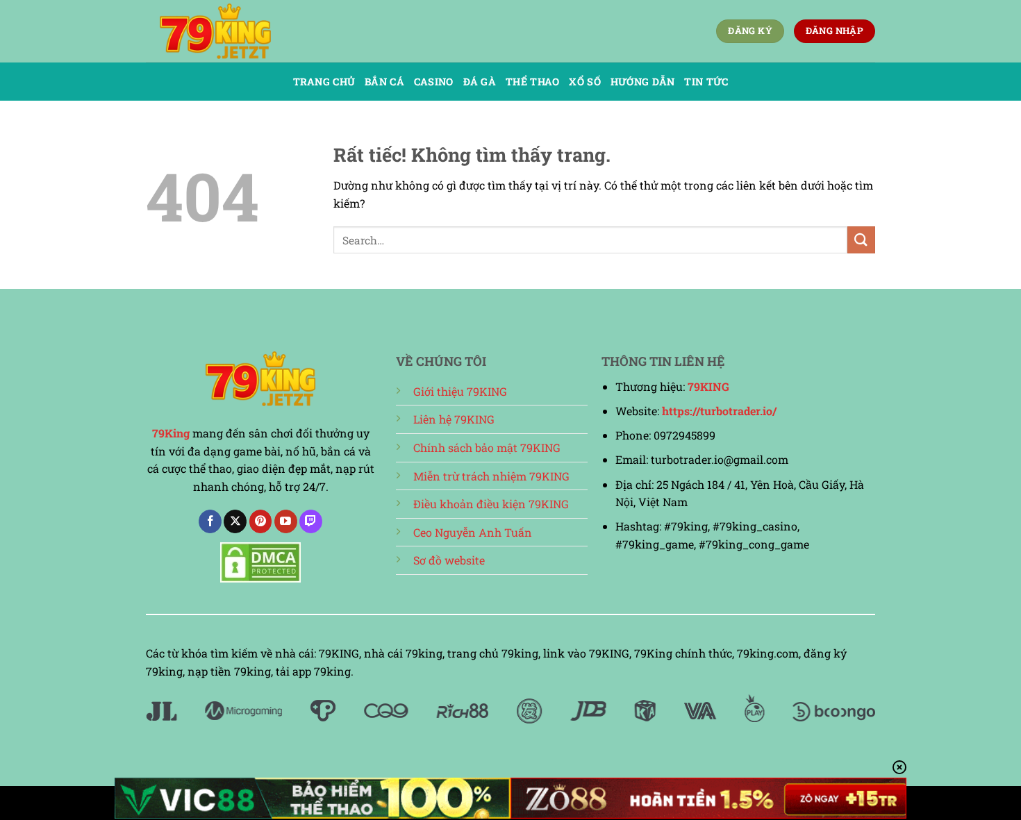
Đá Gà (479, 81)
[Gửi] (861, 239)
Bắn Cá (384, 81)
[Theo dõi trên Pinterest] (260, 521)
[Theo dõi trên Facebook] (210, 521)
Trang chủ (324, 81)
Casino (434, 81)
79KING (708, 386)
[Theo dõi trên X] (235, 521)
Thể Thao (532, 81)
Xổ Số (584, 81)
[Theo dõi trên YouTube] (285, 521)
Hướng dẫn (643, 81)
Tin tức (706, 81)
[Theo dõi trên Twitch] (310, 521)
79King (171, 433)
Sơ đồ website (449, 560)
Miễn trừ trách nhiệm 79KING (491, 476)
